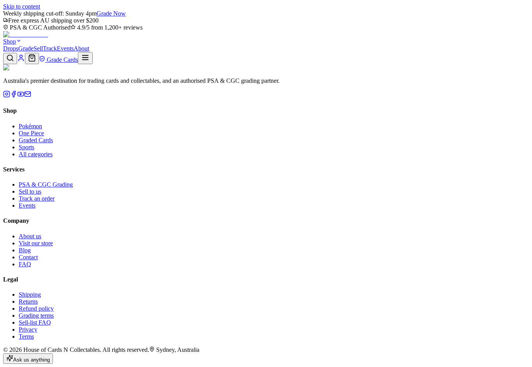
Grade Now (111, 13)
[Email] (27, 95)
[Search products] (10, 58)
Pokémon (30, 126)
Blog (25, 250)
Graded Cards (36, 140)
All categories (36, 154)
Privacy (28, 329)
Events (65, 48)
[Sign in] (21, 59)
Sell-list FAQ (35, 322)
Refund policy (36, 308)
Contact (28, 257)
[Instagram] (6, 95)
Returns (28, 301)
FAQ (25, 264)
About (81, 48)
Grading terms (36, 315)
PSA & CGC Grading (46, 184)
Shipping (30, 294)
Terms (26, 336)
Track (50, 48)
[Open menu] (85, 58)
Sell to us (30, 191)
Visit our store (36, 243)
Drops (10, 48)
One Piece (31, 133)
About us (30, 236)
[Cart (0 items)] (32, 58)
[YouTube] (20, 95)
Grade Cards (61, 59)
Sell (38, 48)
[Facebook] (13, 95)
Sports (26, 147)
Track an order (37, 198)
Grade (25, 48)
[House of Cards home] (25, 34)
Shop (9, 41)
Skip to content (21, 6)
